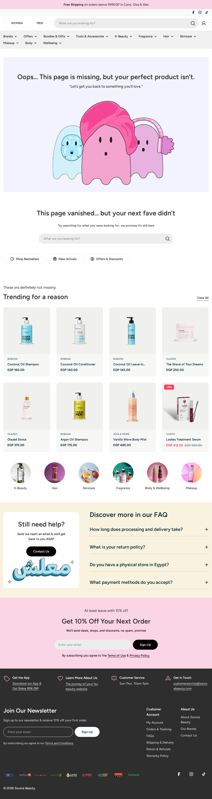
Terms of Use (116, 655)
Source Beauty (25, 788)
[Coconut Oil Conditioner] (79, 330)
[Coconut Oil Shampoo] (26, 330)
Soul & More (121, 434)
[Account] (203, 23)
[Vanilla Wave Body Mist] (132, 406)
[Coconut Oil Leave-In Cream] (132, 330)
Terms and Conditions (59, 743)
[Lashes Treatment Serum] (185, 406)
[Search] (192, 23)
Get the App (21, 678)
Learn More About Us (81, 678)
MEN (40, 23)
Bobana (12, 358)
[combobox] (126, 23)
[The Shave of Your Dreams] (185, 330)
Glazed (171, 358)
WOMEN (17, 23)
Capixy (170, 434)
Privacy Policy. (140, 655)
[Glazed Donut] (26, 406)
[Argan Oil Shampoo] (79, 406)
